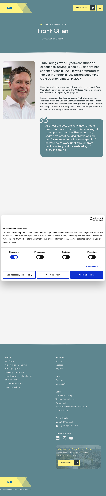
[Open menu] (100, 8)
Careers (59, 380)
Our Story (9, 361)
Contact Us (61, 384)
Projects (59, 369)
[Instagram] (64, 438)
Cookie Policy (62, 410)
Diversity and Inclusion (15, 372)
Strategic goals (12, 369)
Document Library (64, 396)
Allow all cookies (86, 275)
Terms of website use (65, 399)
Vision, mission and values (17, 365)
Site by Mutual (25, 489)
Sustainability (11, 380)
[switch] (40, 257)
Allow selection (53, 275)
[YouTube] (71, 438)
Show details (92, 267)
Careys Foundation (14, 384)
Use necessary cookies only (19, 275)
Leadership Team (13, 387)
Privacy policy (62, 403)
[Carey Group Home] (16, 482)
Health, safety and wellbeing (18, 376)
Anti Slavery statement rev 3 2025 (71, 407)
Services (59, 361)
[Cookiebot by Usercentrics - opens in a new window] (91, 219)
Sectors (59, 365)
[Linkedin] (58, 438)
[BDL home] (16, 8)
